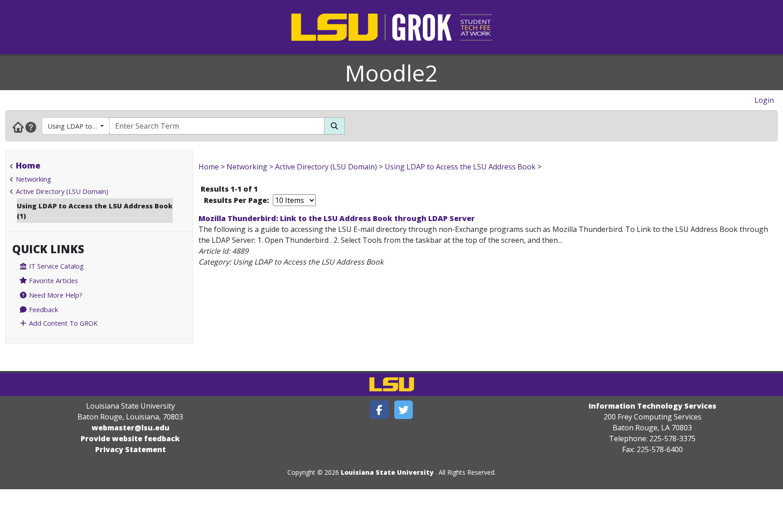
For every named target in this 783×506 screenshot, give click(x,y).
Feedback (42, 309)
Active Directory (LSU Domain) (62, 191)
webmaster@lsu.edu (130, 428)
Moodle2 (391, 73)
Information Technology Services (652, 406)
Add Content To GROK (62, 323)
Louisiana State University (387, 472)
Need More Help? (54, 294)
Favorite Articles (52, 280)
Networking (33, 178)
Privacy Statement (130, 449)
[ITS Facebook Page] (379, 409)
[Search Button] (334, 126)
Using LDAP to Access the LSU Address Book (79, 125)
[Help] (30, 127)
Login (764, 100)
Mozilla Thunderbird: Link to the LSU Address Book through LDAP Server (336, 218)
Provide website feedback (130, 438)
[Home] (18, 127)
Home (28, 165)
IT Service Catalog (55, 265)
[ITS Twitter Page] (403, 409)
